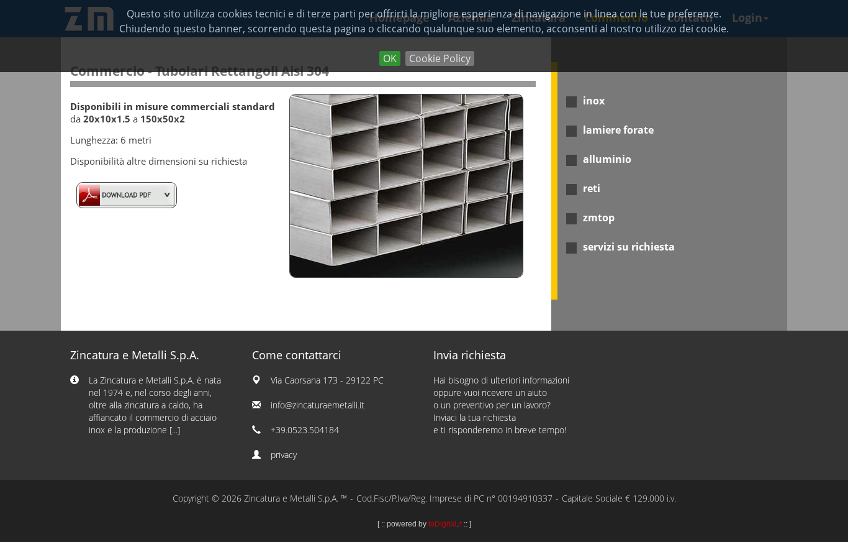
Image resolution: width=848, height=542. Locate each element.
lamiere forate (618, 130)
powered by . (424, 524)
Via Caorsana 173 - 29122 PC (327, 380)
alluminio (607, 159)
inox (594, 101)
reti (591, 188)
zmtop (599, 217)
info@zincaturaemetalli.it (317, 405)
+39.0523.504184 (305, 430)
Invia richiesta (469, 354)
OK (390, 58)
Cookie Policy (440, 58)
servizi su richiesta (629, 247)
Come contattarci (296, 354)
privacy (284, 455)
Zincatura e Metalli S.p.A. (134, 354)
